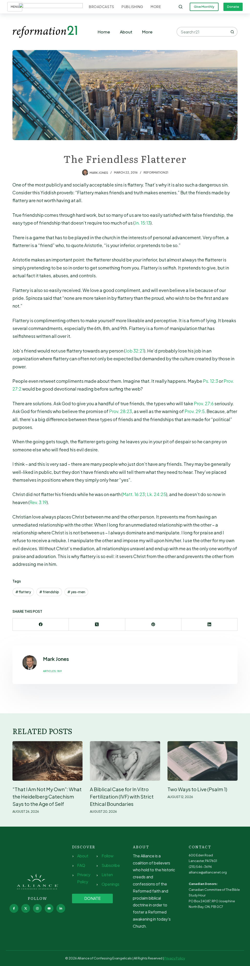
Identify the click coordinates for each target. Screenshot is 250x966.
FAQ (81, 865)
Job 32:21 (134, 350)
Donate (233, 7)
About (126, 31)
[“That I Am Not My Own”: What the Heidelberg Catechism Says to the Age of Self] (47, 761)
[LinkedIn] (209, 624)
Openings (110, 884)
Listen (107, 874)
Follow (108, 855)
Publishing (132, 6)
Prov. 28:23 (120, 411)
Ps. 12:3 (210, 381)
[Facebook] (41, 624)
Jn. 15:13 (142, 223)
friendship (49, 592)
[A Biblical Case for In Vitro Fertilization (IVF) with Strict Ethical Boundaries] (125, 761)
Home (104, 31)
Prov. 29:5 (195, 411)
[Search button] (233, 32)
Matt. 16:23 (134, 494)
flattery (23, 592)
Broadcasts (101, 6)
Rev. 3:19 (38, 502)
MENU (15, 7)
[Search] (180, 7)
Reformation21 (156, 172)
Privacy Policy (174, 958)
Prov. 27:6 (204, 403)
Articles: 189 (52, 671)
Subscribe (111, 865)
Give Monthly (204, 7)
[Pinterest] (153, 624)
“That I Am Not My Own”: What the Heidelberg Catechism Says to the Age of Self (47, 796)
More (156, 6)
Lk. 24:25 (156, 494)
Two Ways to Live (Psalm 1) (197, 789)
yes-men (76, 592)
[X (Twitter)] (97, 624)
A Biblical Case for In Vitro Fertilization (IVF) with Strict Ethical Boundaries (122, 796)
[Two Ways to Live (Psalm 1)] (202, 761)
